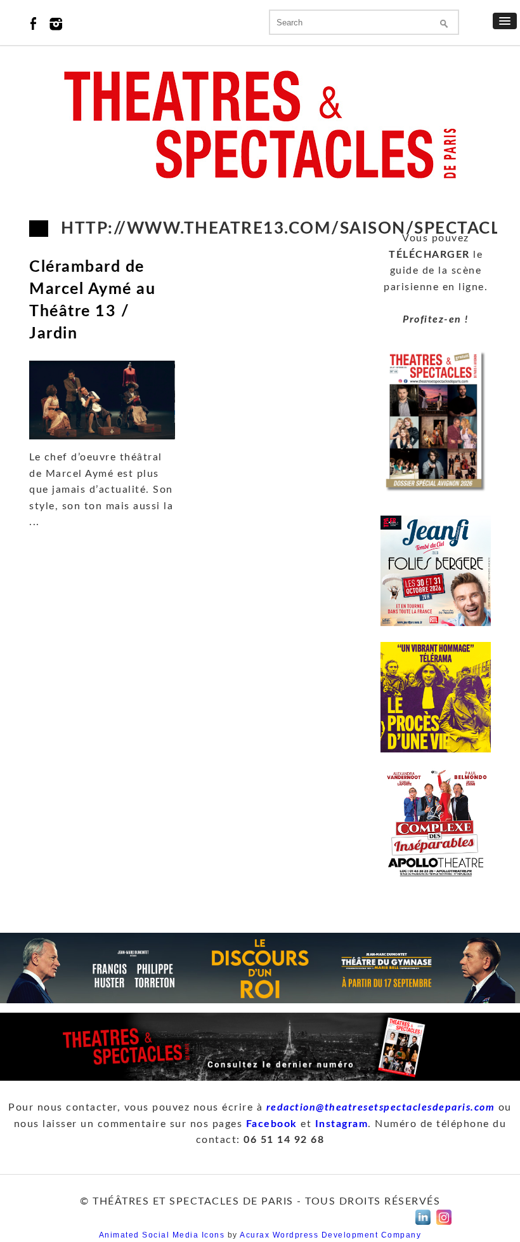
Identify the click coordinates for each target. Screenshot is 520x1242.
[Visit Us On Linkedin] (422, 1224)
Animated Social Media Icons (162, 1235)
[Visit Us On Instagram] (443, 1224)
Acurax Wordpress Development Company (330, 1235)
